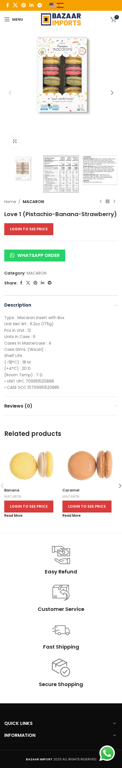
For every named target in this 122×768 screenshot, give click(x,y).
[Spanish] (60, 5)
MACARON (33, 201)
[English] (53, 5)
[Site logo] (61, 19)
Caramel (70, 490)
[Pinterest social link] (23, 5)
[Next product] (114, 201)
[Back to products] (107, 201)
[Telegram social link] (39, 5)
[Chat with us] (107, 753)
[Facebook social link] (7, 5)
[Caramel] (90, 465)
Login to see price (29, 229)
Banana (11, 490)
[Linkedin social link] (31, 5)
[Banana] (32, 465)
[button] (10, 92)
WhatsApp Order (38, 255)
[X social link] (15, 5)
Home (10, 201)
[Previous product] (100, 201)
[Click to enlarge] (15, 141)
